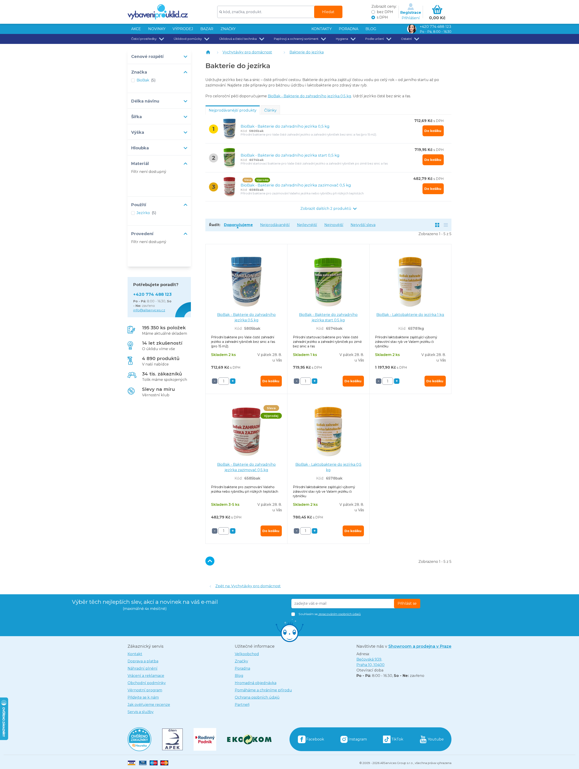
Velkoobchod (247, 654)
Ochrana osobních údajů (257, 697)
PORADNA (348, 29)
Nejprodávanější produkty (232, 110)
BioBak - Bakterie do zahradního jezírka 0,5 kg (309, 96)
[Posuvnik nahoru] (209, 561)
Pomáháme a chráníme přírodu (263, 690)
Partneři (242, 704)
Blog (239, 675)
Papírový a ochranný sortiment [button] (296, 39)
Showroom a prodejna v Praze (419, 646)
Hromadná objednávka (255, 683)
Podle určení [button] (374, 39)
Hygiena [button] (342, 39)
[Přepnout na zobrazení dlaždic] (437, 225)
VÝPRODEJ (183, 29)
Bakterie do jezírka (307, 52)
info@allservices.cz (149, 310)
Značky (228, 29)
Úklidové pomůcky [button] (188, 39)
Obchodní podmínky (147, 683)
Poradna (242, 668)
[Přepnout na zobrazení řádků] (446, 225)
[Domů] (208, 52)
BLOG (370, 29)
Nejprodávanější (275, 225)
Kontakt (135, 654)
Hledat (328, 12)
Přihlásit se (407, 603)
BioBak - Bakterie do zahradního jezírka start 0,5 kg (290, 155)
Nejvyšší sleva (363, 225)
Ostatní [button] (406, 39)
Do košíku (432, 131)
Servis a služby (141, 712)
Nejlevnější (307, 225)
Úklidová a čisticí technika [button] (238, 39)
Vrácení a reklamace (146, 675)
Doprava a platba (143, 661)
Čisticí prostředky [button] (144, 39)
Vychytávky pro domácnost (247, 52)
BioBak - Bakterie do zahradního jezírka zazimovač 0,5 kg (296, 185)
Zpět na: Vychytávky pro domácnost (248, 586)
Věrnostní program (145, 690)
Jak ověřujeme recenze (149, 704)
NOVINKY (156, 29)
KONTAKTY (321, 29)
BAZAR (206, 29)
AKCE (136, 29)
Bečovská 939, (370, 662)
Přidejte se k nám (143, 697)
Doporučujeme (238, 225)
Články (270, 110)
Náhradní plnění (142, 668)
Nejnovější (333, 225)
